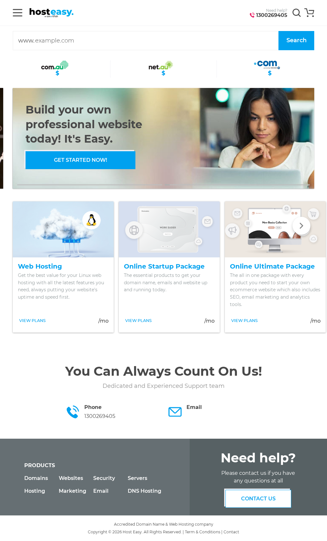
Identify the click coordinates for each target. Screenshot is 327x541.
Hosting (34, 491)
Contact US (258, 499)
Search (296, 40)
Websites (71, 478)
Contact (231, 531)
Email (101, 491)
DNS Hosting (144, 491)
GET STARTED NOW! (80, 160)
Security (104, 478)
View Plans (32, 320)
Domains (36, 478)
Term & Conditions (202, 531)
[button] (89, 184)
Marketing (72, 491)
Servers (137, 478)
